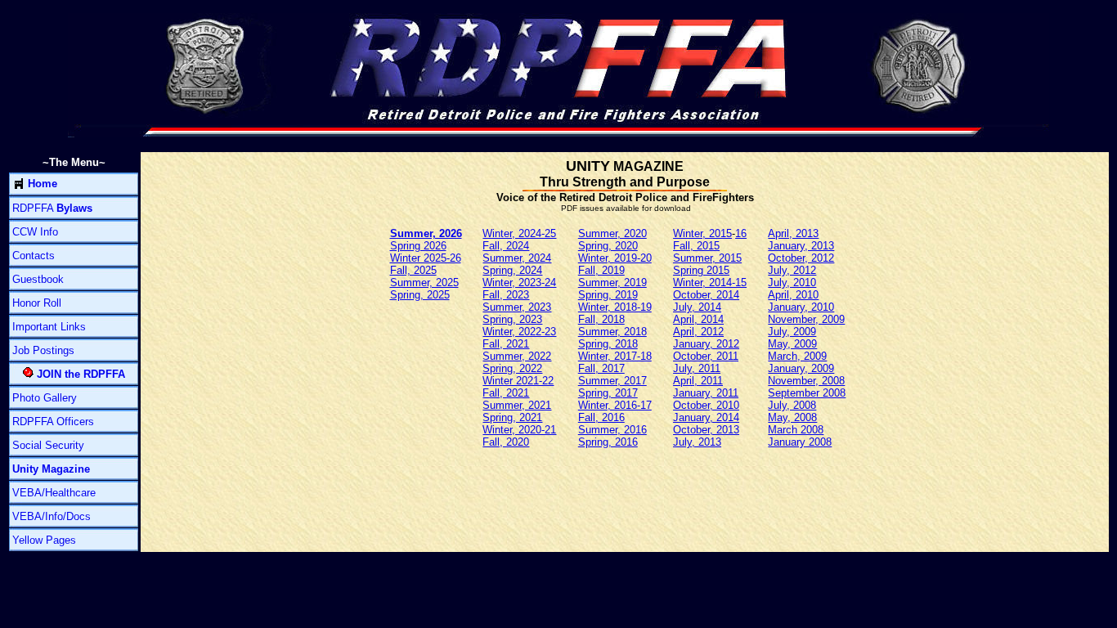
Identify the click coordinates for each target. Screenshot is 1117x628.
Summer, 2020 (612, 233)
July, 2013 (697, 442)
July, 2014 (697, 307)
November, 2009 (806, 319)
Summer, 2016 (612, 430)
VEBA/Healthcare (54, 493)
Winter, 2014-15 (710, 282)
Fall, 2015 (696, 246)
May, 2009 (792, 344)
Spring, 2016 (608, 442)
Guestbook (38, 279)
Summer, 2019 (612, 282)
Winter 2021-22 (518, 381)
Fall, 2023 (505, 295)
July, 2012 (792, 270)
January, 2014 (706, 417)
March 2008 (795, 430)
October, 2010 (706, 405)
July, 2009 (792, 331)
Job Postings (43, 350)
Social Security (48, 445)
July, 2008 (792, 405)
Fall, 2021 (505, 344)
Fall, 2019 (601, 270)
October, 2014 (706, 295)
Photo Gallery (44, 398)
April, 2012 (698, 331)
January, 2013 (801, 246)
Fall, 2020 (505, 442)
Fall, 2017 (601, 368)
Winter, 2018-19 (615, 307)
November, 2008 (806, 381)
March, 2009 (797, 356)
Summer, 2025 (424, 282)
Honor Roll (36, 303)
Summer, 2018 (612, 331)
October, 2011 (705, 356)
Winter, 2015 (702, 233)
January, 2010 (801, 307)
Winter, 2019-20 (615, 258)
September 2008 (807, 393)
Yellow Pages (44, 540)
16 (741, 233)
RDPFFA (52, 208)
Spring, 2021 (512, 417)
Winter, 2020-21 (519, 430)
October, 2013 (706, 430)
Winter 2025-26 (425, 258)
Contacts (33, 255)
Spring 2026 (418, 246)
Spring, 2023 (512, 319)
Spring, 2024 (512, 270)
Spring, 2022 (512, 368)
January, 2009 (801, 368)
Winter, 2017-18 (615, 356)
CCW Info (35, 232)
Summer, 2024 (516, 258)
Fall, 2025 (413, 270)
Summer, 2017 (612, 381)
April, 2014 (698, 319)
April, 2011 (698, 381)
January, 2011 (705, 393)
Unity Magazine (51, 469)
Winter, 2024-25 (519, 233)
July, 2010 (792, 282)
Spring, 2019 (608, 295)
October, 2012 (801, 258)
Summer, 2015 (707, 258)
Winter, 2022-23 (519, 331)
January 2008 (800, 442)
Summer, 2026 (426, 233)
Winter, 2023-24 (519, 282)
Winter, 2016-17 (615, 405)
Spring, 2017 (608, 393)
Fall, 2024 (505, 246)
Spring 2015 (701, 270)
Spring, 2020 (608, 246)
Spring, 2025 (420, 295)
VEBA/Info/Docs (51, 516)
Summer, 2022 (516, 356)
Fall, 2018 (601, 319)
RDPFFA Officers (53, 421)
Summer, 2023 (516, 307)
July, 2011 (696, 368)
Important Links (49, 327)
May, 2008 (792, 417)
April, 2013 (793, 233)
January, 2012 (706, 344)
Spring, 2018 (608, 344)
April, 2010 (793, 295)
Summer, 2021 (516, 405)
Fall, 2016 (601, 417)
